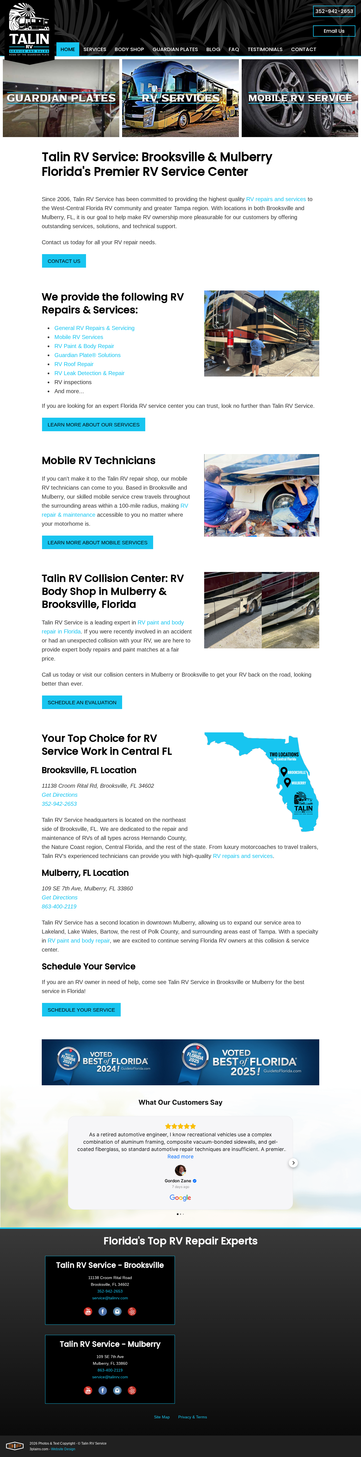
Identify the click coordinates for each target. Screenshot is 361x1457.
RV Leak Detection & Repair (89, 373)
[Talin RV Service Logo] (29, 32)
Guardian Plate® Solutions (87, 355)
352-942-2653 (334, 11)
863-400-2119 (110, 1370)
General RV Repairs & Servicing (94, 328)
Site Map (162, 1417)
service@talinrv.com (110, 1298)
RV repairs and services (276, 199)
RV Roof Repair (74, 364)
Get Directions (60, 795)
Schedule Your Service (81, 1010)
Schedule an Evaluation (82, 702)
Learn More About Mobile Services (98, 542)
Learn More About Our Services (94, 425)
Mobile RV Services (78, 337)
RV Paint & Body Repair (84, 346)
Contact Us (64, 261)
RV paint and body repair (79, 940)
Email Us (334, 30)
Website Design (63, 1449)
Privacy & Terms (192, 1417)
